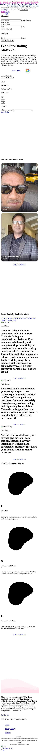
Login (6, 10)
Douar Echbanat (6, 318)
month (7, 23)
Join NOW (16, 70)
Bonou (29, 318)
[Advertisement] (19, 132)
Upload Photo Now (20, 393)
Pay (9, 29)
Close (10, 748)
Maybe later (19, 398)
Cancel (4, 29)
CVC (23, 27)
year (8, 25)
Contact (8, 733)
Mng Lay (12, 320)
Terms (7, 725)
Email (23, 38)
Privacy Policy (10, 729)
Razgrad (15, 318)
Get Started (5, 715)
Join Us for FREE (19, 265)
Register (7, 12)
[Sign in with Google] (27, 70)
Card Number (26, 20)
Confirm (10, 40)
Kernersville (23, 318)
